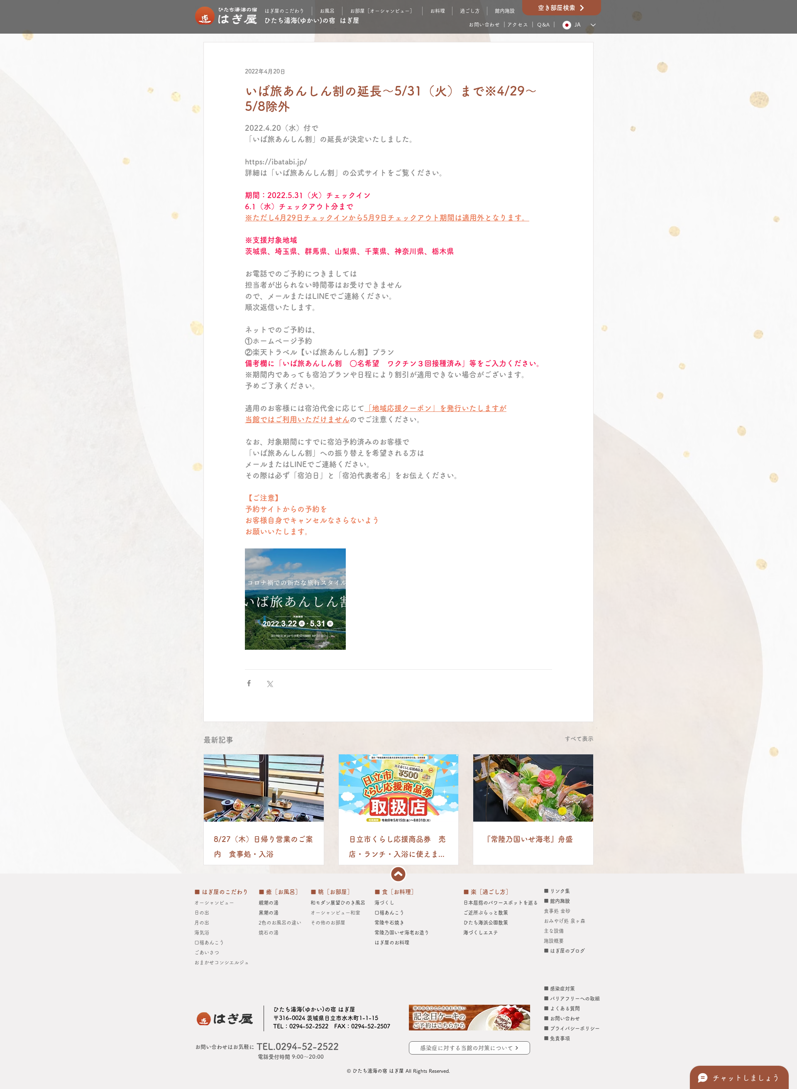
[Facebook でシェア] (249, 683)
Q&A (543, 24)
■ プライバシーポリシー (572, 1028)
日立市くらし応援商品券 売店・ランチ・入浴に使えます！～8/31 (397, 848)
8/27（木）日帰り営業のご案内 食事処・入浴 (263, 846)
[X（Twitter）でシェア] (269, 683)
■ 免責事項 (557, 1038)
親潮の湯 (269, 902)
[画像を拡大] (295, 598)
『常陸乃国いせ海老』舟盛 (528, 839)
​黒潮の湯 (269, 912)
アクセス (517, 24)
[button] (469, 11)
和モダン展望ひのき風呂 (337, 902)
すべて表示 (579, 738)
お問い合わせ (484, 24)
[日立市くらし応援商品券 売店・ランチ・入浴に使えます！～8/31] (399, 788)
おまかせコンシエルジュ (224, 962)
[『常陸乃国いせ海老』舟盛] (533, 788)
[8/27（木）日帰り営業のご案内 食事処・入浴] (264, 788)
